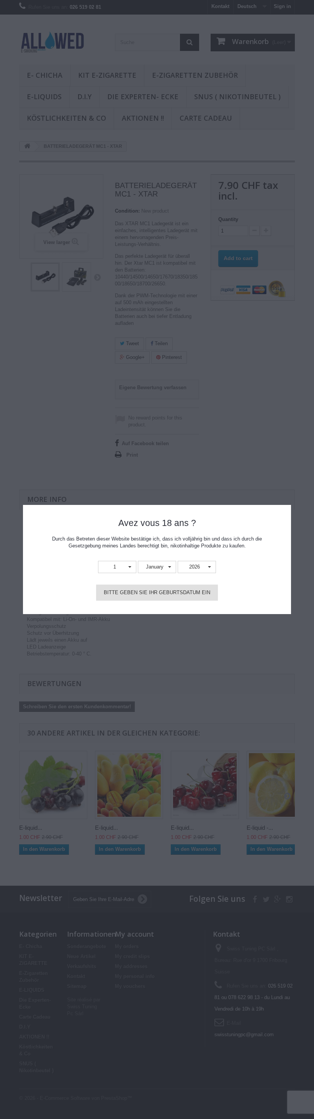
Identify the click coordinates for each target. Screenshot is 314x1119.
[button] (117, 567)
